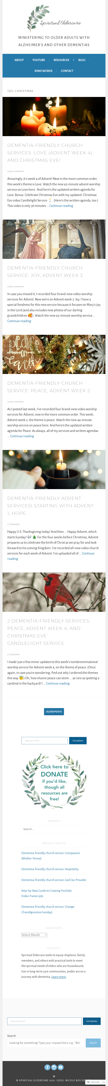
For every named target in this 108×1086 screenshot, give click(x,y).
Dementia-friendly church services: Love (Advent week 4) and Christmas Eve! (50, 153)
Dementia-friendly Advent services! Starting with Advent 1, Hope (50, 506)
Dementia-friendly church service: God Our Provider (53, 880)
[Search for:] (54, 829)
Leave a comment (15, 171)
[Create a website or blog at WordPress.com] (54, 1076)
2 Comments (13, 524)
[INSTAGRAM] (54, 1067)
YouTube (38, 60)
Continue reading (61, 206)
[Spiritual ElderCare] (47, 1067)
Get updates (78, 741)
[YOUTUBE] (61, 1067)
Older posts (54, 711)
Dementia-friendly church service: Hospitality (50, 869)
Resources (61, 60)
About (19, 60)
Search (11, 1035)
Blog (82, 60)
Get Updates (91, 1021)
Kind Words (43, 70)
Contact (67, 70)
